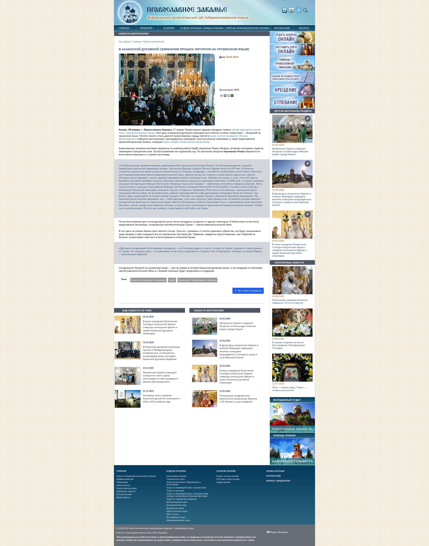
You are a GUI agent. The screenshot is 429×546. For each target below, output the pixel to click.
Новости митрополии (153, 42)
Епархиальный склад (176, 505)
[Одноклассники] (228, 94)
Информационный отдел (178, 520)
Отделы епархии (191, 28)
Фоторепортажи (124, 494)
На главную (125, 42)
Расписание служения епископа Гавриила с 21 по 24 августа (290, 301)
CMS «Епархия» (160, 533)
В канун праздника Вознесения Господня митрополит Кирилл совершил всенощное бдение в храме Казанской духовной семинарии (160, 327)
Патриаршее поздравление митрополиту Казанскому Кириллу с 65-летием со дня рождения (238, 398)
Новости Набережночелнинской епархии (136, 476)
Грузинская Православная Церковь (197, 280)
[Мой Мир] (232, 94)
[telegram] (299, 10)
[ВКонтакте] (225, 94)
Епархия (169, 28)
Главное (124, 28)
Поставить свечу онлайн (228, 479)
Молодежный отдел (175, 517)
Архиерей (146, 28)
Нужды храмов (223, 482)
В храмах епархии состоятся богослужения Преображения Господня (288, 345)
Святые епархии (236, 28)
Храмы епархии (214, 28)
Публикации (122, 482)
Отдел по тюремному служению (181, 499)
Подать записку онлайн (227, 476)
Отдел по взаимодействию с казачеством (186, 488)
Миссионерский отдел (177, 502)
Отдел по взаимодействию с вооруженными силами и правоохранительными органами (187, 495)
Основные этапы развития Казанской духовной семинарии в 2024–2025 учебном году (161, 398)
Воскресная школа (175, 508)
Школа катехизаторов (176, 511)
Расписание (282, 28)
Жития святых (123, 485)
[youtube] (292, 10)
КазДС (172, 280)
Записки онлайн (258, 28)
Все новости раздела (249, 290)
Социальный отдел (175, 479)
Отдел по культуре (175, 491)
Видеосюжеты (123, 497)
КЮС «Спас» (172, 514)
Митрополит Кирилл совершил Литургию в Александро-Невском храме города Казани (238, 326)
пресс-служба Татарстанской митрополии (186, 142)
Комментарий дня (125, 479)
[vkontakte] (284, 10)
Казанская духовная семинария (148, 280)
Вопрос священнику (304, 29)
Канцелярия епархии (176, 476)
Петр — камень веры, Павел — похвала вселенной (289, 389)
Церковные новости (125, 491)
